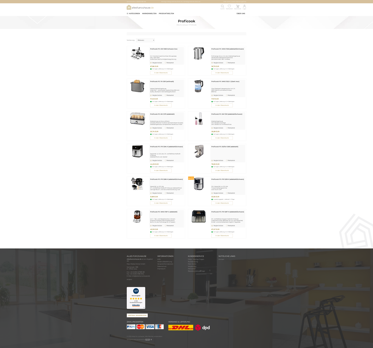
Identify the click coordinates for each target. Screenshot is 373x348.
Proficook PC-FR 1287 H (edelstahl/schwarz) (227, 212)
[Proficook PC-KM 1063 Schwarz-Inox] (137, 53)
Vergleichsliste (157, 63)
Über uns (241, 13)
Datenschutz (161, 266)
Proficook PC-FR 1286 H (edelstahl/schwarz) (166, 179)
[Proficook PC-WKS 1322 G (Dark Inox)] (198, 86)
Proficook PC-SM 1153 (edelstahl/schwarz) (226, 114)
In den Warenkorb (161, 73)
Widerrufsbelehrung (164, 262)
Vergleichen (192, 266)
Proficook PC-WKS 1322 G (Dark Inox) (225, 81)
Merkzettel (170, 63)
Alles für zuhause (182, 25)
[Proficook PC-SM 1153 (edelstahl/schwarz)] (198, 118)
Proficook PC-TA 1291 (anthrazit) (162, 81)
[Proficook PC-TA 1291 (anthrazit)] (137, 86)
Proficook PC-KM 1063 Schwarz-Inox (163, 49)
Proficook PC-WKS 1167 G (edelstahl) (163, 212)
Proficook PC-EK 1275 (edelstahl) (162, 114)
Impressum (161, 269)
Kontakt (221, 259)
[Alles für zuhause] (140, 7)
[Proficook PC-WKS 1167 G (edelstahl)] (137, 216)
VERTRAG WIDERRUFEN (137, 315)
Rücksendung (193, 262)
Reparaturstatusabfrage (196, 271)
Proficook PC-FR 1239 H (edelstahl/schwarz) (227, 179)
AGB (158, 259)
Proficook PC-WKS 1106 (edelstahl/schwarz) (227, 49)
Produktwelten (166, 13)
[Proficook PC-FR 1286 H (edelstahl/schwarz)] (137, 184)
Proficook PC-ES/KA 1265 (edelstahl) (224, 147)
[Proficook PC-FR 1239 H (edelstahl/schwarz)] (198, 184)
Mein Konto (192, 264)
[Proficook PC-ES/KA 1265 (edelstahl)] (198, 151)
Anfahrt (129, 279)
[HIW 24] (147, 339)
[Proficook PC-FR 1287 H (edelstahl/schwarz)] (198, 216)
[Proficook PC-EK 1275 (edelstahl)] (137, 118)
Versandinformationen (165, 264)
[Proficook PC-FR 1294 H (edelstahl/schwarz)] (137, 151)
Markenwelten (149, 13)
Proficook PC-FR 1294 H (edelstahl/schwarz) (166, 147)
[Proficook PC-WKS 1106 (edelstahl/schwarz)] (198, 53)
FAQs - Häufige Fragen (196, 259)
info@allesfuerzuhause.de (141, 276)
